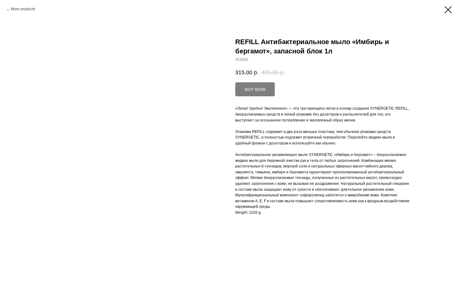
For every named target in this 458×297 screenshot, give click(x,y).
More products (23, 9)
